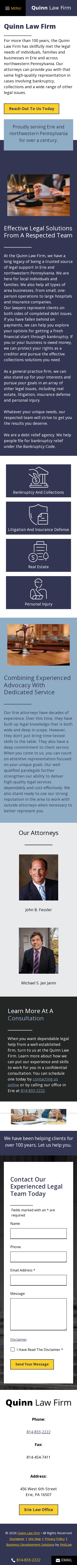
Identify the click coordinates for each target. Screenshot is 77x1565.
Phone (15, 1247)
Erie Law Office (38, 1509)
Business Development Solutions (30, 1544)
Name (15, 1223)
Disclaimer (18, 1339)
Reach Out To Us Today (31, 108)
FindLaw (66, 1544)
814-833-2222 (33, 1090)
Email (66, 1559)
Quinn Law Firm (29, 1533)
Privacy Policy (55, 1539)
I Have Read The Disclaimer (40, 1349)
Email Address (22, 1270)
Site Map (34, 1539)
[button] (12, 8)
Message (17, 1293)
